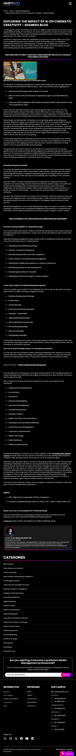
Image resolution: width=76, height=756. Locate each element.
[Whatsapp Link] (5, 739)
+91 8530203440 (59, 699)
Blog (11, 11)
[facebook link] (21, 739)
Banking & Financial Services (13, 593)
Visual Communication (11, 626)
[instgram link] (10, 739)
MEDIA (29, 692)
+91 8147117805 (58, 730)
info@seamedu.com (60, 692)
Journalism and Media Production (15, 618)
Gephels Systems (70, 750)
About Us (6, 692)
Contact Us (7, 702)
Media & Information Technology (15, 622)
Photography (8, 643)
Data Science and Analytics (13, 568)
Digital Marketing (9, 601)
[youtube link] (27, 739)
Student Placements (10, 699)
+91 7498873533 (59, 715)
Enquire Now (69, 754)
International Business (11, 597)
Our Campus (8, 695)
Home (5, 11)
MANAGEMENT (32, 702)
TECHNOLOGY (32, 699)
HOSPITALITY (31, 706)
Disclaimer (7, 751)
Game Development (10, 630)
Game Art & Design (10, 639)
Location (6, 709)
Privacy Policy (35, 749)
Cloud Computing (9, 572)
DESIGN (29, 695)
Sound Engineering (10, 635)
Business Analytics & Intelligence (15, 589)
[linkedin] (32, 739)
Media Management (22, 11)
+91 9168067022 (59, 708)
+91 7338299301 (59, 723)
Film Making (7, 647)
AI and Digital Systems (11, 581)
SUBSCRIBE (66, 675)
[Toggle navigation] (70, 3)
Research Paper (9, 606)
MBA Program (8, 564)
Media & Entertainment (11, 610)
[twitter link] (16, 739)
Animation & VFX (9, 651)
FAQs (5, 706)
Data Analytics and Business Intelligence (18, 577)
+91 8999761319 (59, 701)
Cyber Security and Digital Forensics (16, 585)
